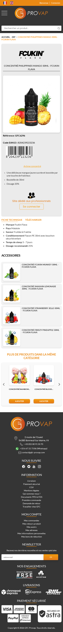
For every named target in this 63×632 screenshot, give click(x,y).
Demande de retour (31, 503)
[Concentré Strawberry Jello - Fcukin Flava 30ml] (11, 315)
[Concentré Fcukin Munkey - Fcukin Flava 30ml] (11, 272)
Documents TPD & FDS (31, 497)
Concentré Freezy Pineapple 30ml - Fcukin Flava (40, 331)
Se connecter (31, 206)
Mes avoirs (31, 527)
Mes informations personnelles (31, 533)
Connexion (55, 3)
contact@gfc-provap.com (33, 452)
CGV (31, 487)
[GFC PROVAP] (31, 13)
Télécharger (33, 220)
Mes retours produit (31, 523)
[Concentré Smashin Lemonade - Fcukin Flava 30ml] (11, 294)
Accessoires (10, 255)
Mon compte (32, 514)
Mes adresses (31, 530)
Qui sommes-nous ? (31, 493)
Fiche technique (11, 220)
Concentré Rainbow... (19, 389)
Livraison (31, 481)
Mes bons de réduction (31, 536)
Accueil (5, 37)
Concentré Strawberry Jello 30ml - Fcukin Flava (41, 309)
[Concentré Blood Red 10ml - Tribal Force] (44, 375)
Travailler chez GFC (31, 506)
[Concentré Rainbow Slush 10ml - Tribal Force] (19, 375)
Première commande (31, 500)
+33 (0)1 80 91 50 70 (33, 444)
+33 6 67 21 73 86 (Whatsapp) (33, 448)
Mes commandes (31, 520)
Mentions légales (31, 490)
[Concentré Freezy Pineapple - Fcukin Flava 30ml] (11, 337)
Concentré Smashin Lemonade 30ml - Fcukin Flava (39, 287)
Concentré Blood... (44, 389)
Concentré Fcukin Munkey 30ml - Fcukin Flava (40, 265)
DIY (13, 37)
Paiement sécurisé (31, 484)
